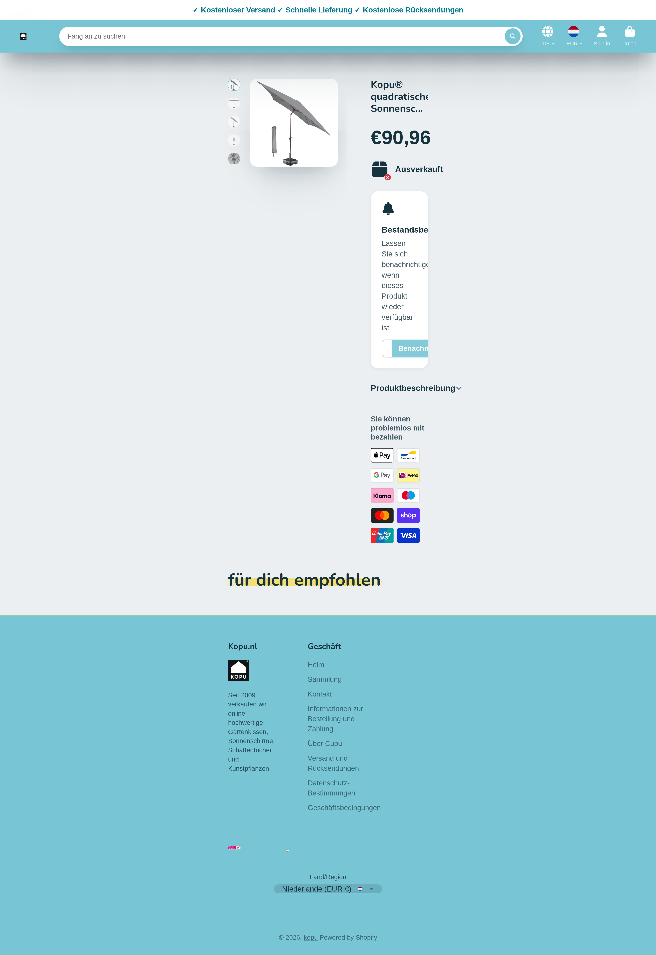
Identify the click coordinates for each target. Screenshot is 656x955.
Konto (602, 36)
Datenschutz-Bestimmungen (331, 788)
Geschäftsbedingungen (344, 808)
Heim (316, 665)
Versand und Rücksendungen (333, 763)
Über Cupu (325, 743)
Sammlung (325, 679)
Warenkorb (629, 36)
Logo (23, 36)
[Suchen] (513, 36)
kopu (311, 937)
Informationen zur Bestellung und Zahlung (335, 719)
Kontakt (320, 694)
